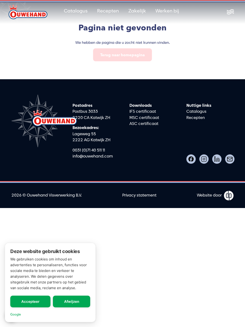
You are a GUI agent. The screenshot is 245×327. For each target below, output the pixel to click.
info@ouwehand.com (92, 156)
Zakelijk (137, 11)
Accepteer (30, 301)
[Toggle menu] (230, 12)
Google (15, 314)
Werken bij (167, 11)
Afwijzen (71, 301)
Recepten (108, 11)
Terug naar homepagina (122, 54)
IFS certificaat (142, 111)
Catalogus (76, 11)
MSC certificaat (144, 117)
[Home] (28, 12)
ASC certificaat (143, 123)
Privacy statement (139, 195)
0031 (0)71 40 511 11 (88, 150)
